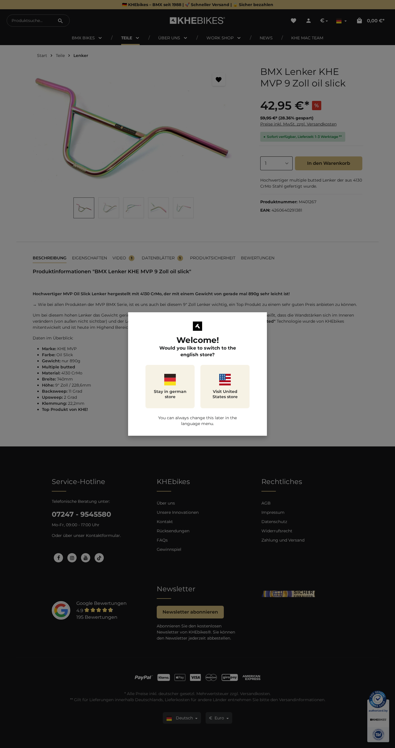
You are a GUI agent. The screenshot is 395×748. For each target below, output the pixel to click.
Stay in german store (170, 394)
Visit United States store (225, 394)
